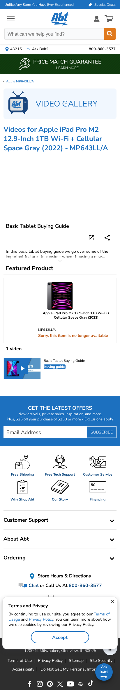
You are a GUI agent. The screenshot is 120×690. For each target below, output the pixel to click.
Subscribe (102, 432)
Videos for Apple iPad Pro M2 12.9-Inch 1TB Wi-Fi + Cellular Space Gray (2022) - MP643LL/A (55, 139)
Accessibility (23, 669)
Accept (60, 637)
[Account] (97, 18)
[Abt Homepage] (60, 19)
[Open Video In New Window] (92, 237)
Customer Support (25, 519)
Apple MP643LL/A (20, 81)
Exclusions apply (98, 419)
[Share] (107, 238)
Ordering (14, 557)
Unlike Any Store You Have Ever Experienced (39, 4)
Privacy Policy (41, 619)
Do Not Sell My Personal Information (74, 669)
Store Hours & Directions (63, 576)
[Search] (110, 34)
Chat (33, 585)
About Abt (16, 538)
